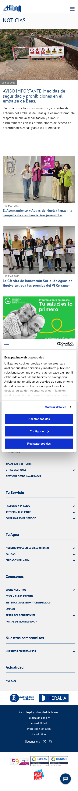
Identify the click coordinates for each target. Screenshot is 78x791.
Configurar (37, 431)
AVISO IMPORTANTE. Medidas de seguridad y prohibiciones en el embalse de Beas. (34, 96)
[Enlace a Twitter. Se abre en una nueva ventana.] (44, 741)
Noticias (11, 680)
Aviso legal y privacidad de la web (39, 712)
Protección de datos (39, 729)
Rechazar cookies (39, 443)
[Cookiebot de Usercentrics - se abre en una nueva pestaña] (57, 344)
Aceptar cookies (39, 418)
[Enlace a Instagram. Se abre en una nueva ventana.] (50, 741)
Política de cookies (39, 718)
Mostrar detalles (55, 406)
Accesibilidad (39, 723)
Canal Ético (39, 734)
